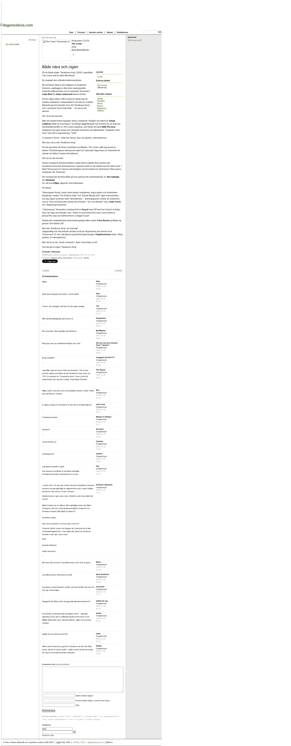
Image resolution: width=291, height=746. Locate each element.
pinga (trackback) (62, 664)
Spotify (100, 77)
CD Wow (101, 101)
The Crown (102, 85)
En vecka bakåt (12, 44)
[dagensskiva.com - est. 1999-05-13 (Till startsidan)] (16, 25)
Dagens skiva (56, 258)
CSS (83, 742)
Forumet (81, 32)
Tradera (100, 111)
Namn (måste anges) (84, 696)
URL (77, 705)
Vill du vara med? (135, 40)
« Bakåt (45, 270)
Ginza (99, 103)
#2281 (86, 258)
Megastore (101, 108)
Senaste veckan (96, 32)
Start (71, 32)
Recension (67, 258)
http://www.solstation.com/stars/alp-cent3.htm (60, 524)
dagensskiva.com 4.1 (96, 742)
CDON (100, 99)
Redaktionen (122, 32)
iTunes (100, 106)
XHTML (76, 742)
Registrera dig (48, 735)
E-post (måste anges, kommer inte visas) (93, 701)
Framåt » (119, 270)
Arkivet (110, 32)
